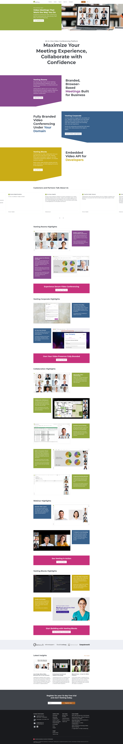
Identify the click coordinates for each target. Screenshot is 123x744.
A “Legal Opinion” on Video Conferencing (80, 728)
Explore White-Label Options (73, 133)
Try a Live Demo (61, 562)
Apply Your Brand (61, 359)
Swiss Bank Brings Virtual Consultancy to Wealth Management (80, 720)
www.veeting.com (40, 723)
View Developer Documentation (61, 631)
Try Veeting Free (38, 20)
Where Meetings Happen (38, 7)
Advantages (55, 715)
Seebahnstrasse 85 (40, 715)
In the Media (55, 724)
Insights (54, 727)
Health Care (64, 721)
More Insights (87, 655)
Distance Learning (65, 719)
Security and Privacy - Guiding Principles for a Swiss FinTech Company (80, 718)
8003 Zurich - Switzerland (42, 717)
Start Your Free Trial (61, 290)
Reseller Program (56, 719)
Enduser (83, 211)
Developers (71, 1)
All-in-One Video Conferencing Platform (61, 41)
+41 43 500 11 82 (45, 719)
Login (83, 1)
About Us (65, 1)
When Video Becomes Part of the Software (80, 715)
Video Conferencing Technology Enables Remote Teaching (80, 726)
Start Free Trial (38, 97)
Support (60, 1)
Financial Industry (65, 718)
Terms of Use (55, 734)
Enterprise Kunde (48, 211)
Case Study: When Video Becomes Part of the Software (41, 675)
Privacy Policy (55, 732)
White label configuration (55, 718)
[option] (24, 203)
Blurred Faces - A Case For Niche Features (80, 675)
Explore (55, 1)
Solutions (50, 1)
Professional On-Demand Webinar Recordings (59, 675)
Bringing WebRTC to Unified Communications (77, 723)
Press (54, 726)
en (87, 1)
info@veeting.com (40, 722)
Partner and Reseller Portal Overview (57, 722)
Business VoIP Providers (65, 716)
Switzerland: (43, 719)
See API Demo (38, 169)
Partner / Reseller (11, 211)
